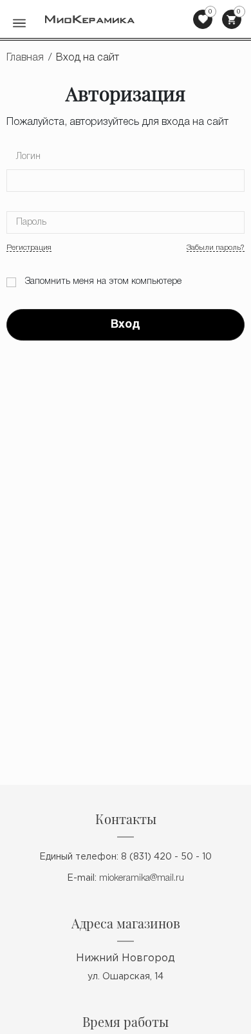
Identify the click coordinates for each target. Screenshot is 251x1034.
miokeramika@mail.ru (141, 878)
